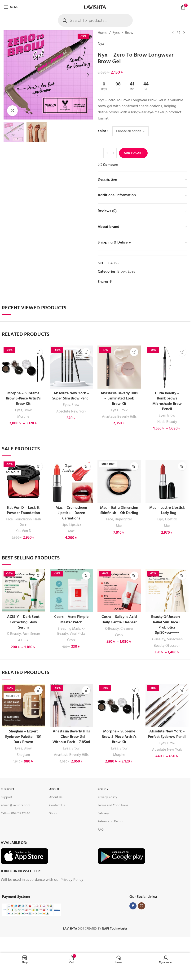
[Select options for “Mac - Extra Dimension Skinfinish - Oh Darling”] (134, 466)
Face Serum (31, 634)
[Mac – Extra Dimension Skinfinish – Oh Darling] (119, 481)
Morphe (23, 417)
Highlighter (123, 519)
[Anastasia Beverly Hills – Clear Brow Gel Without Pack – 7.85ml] (71, 705)
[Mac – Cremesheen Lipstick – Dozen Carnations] (71, 481)
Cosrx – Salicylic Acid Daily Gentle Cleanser (119, 619)
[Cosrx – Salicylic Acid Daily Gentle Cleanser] (119, 590)
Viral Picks (77, 634)
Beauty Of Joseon (167, 646)
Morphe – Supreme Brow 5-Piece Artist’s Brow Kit (23, 398)
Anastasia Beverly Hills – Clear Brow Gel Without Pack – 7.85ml (71, 736)
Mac (71, 531)
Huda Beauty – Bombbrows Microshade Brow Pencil (167, 401)
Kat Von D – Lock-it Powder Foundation (23, 510)
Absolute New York (71, 411)
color (102, 131)
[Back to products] (178, 33)
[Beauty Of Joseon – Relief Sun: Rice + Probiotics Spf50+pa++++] (167, 590)
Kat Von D (23, 531)
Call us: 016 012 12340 (15, 813)
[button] (8, 75)
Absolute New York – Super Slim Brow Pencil (71, 396)
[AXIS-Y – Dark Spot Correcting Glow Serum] (23, 590)
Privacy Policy (107, 797)
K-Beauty (14, 634)
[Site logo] (95, 7)
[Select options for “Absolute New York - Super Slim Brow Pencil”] (86, 352)
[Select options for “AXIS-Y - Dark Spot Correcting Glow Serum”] (38, 576)
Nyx (101, 44)
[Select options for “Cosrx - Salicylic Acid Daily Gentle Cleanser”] (134, 576)
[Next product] (184, 33)
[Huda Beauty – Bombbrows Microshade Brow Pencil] (167, 367)
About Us (55, 797)
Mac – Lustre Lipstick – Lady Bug (167, 510)
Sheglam (23, 755)
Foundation (23, 519)
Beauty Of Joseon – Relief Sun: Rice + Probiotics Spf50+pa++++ (167, 625)
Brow (129, 33)
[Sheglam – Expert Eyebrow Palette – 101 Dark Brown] (23, 705)
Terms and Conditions (112, 805)
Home (102, 33)
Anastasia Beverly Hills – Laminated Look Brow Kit (119, 398)
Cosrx (71, 640)
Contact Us (57, 805)
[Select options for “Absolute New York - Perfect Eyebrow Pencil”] (182, 690)
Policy (103, 789)
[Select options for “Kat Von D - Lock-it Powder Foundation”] (38, 466)
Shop (53, 813)
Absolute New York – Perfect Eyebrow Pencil (167, 734)
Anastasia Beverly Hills (119, 417)
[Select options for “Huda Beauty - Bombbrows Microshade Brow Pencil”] (182, 352)
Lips (65, 525)
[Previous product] (173, 33)
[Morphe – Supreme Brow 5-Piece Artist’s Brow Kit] (23, 367)
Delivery (103, 813)
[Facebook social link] (111, 282)
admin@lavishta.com (15, 805)
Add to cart (133, 153)
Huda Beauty (167, 422)
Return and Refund (110, 821)
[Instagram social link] (141, 905)
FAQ (100, 830)
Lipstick (75, 525)
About (54, 789)
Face (9, 519)
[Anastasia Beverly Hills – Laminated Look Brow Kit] (119, 367)
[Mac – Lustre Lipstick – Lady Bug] (167, 481)
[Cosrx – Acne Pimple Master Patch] (71, 590)
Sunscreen (175, 639)
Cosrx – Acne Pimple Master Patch (71, 619)
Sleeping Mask (69, 629)
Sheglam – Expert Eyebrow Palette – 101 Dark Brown (23, 736)
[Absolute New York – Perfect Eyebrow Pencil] (167, 705)
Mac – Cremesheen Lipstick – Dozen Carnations (71, 513)
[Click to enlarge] (12, 110)
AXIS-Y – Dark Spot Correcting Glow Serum (23, 622)
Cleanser (126, 629)
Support (7, 789)
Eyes (116, 33)
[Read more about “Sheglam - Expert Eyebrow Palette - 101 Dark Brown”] (38, 690)
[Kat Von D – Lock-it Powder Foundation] (23, 481)
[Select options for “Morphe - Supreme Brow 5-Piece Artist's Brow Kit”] (38, 352)
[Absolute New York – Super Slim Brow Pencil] (71, 367)
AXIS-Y (23, 640)
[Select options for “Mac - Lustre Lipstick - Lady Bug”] (182, 466)
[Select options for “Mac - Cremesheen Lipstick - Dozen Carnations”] (86, 466)
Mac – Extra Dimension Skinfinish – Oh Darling (119, 510)
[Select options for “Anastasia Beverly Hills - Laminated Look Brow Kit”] (134, 352)
